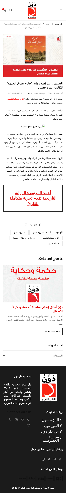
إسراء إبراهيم (33, 93)
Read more (54, 331)
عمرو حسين (19, 232)
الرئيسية (58, 24)
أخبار (48, 24)
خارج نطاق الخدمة (50, 237)
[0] (4, 10)
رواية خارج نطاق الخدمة (24, 237)
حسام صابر (54, 243)
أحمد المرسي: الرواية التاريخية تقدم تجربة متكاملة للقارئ (33, 198)
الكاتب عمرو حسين (42, 232)
